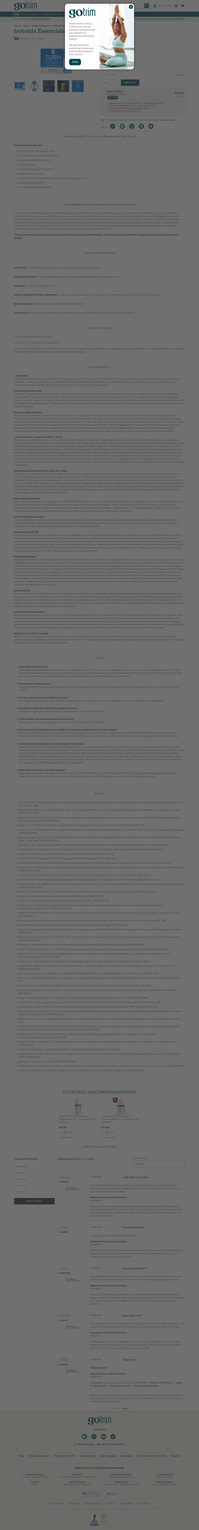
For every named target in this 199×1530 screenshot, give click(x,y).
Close (131, 7)
